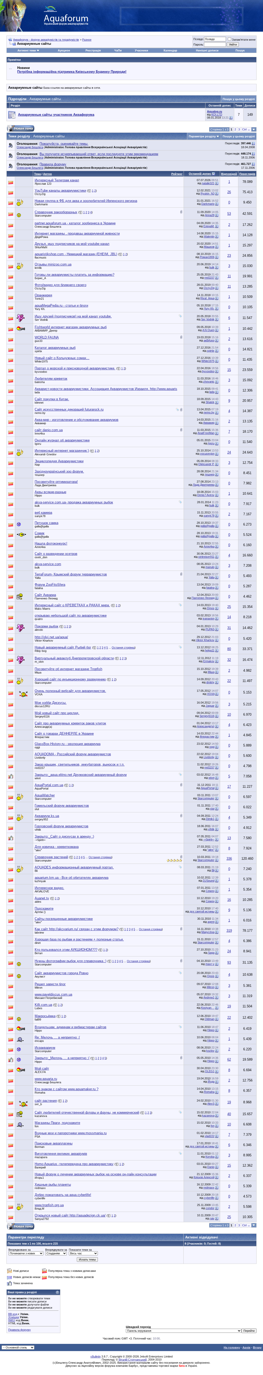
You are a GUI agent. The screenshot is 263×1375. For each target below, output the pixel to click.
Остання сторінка (123, 647)
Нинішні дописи (207, 50)
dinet (38, 942)
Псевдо (198, 39)
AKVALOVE (42, 891)
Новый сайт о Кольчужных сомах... (62, 358)
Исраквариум (45, 1048)
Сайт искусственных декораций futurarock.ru (69, 409)
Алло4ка (40, 546)
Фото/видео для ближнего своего (60, 285)
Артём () (40, 911)
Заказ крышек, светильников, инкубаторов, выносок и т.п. (80, 764)
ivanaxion (208, 618)
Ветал (38, 953)
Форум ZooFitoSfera (50, 585)
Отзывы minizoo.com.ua (53, 264)
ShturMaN (41, 247)
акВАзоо (209, 340)
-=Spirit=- (40, 839)
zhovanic (208, 381)
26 (229, 192)
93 (229, 962)
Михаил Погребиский (48, 997)
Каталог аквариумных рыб (55, 348)
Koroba (209, 1156)
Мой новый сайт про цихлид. (57, 713)
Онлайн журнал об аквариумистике (62, 440)
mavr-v (209, 963)
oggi (37, 747)
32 (229, 660)
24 (229, 452)
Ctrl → (246, 129)
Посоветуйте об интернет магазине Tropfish (68, 669)
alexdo (39, 629)
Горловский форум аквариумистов (61, 826)
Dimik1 (210, 818)
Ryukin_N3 (207, 193)
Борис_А (40, 278)
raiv (212, 1218)
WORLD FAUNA (47, 337)
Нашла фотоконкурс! (51, 543)
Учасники (141, 50)
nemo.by (40, 412)
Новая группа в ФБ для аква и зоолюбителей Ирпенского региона (86, 201)
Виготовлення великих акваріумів (61, 1154)
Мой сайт (42, 1068)
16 (229, 900)
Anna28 (209, 215)
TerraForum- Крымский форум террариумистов (71, 574)
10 (229, 714)
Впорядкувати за (56, 1249)
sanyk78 (40, 516)
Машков (209, 246)
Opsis (210, 976)
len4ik (38, 267)
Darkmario (41, 204)
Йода (211, 1081)
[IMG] (11, 1320)
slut (37, 809)
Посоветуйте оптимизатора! (56, 482)
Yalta (38, 577)
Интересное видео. (49, 888)
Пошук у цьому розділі (239, 99)
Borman (39, 1146)
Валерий (40, 1167)
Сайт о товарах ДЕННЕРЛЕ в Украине (64, 733)
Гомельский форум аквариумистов (62, 806)
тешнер (39, 474)
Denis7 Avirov (205, 494)
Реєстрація (93, 50)
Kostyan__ (207, 1007)
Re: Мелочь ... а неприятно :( (57, 1037)
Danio (210, 1166)
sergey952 (41, 819)
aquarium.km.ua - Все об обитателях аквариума (71, 878)
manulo (209, 567)
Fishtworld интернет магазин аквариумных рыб (71, 327)
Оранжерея (43, 295)
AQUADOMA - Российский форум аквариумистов (73, 754)
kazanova (208, 1115)
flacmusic (40, 257)
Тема (37, 173)
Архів (246, 1347)
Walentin (209, 236)
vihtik (38, 829)
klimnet (39, 402)
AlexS (210, 1103)
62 (229, 1059)
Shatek (210, 402)
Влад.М (39, 1208)
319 (229, 931)
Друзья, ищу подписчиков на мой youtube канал (72, 244)
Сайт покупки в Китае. (52, 399)
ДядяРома (41, 236)
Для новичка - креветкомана (57, 847)
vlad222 (209, 1136)
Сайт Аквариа (45, 595)
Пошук (240, 50)
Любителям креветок (51, 378)
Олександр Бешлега (30, 147)
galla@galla (42, 526)
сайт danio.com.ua (49, 430)
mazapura (41, 1157)
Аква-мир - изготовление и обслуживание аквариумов (76, 420)
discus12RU (42, 706)
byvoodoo (41, 371)
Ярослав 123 (43, 183)
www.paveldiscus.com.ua (53, 994)
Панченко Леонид (46, 598)
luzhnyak (40, 881)
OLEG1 (209, 1071)
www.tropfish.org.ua (49, 1205)
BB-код (12, 1314)
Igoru (38, 443)
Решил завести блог (50, 984)
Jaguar (210, 705)
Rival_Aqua (207, 298)
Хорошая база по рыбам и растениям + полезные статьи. (79, 939)
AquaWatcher (45, 795)
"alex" (38, 850)
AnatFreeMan (206, 432)
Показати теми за (80, 1249)
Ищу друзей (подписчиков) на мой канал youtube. (73, 316)
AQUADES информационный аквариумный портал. (74, 867)
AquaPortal (41, 788)
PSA (37, 1136)
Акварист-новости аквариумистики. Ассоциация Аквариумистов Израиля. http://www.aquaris (106, 389)
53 (229, 214)
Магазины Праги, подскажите (57, 1123)
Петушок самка (46, 523)
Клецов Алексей (204, 1177)
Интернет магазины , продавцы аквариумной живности (77, 233)
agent (211, 921)
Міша (38, 672)
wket (38, 778)
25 (229, 607)
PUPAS (209, 629)
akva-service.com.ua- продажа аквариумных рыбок (74, 502)
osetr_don (41, 557)
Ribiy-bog (40, 650)
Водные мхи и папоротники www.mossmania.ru (71, 1133)
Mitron (38, 987)
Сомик (39, 533)
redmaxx (40, 1188)
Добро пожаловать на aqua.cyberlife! (63, 1195)
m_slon (39, 661)
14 (229, 617)
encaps (39, 1040)
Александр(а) (43, 726)
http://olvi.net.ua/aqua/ (51, 637)
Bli (36, 870)
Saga (211, 952)
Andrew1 (208, 997)
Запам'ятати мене (244, 39)
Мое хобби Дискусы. (51, 703)
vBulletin (95, 1356)
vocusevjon (207, 453)
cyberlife (40, 1198)
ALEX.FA (40, 1072)
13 (229, 838)
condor (210, 1208)
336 (229, 859)
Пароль (198, 44)
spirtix (38, 351)
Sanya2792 (42, 1218)
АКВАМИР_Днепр (46, 330)
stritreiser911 (206, 556)
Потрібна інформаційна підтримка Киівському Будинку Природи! (71, 72)
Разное (86, 39)
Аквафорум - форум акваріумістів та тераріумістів (46, 39)
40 (229, 1114)
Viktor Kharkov (44, 640)
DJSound (208, 880)
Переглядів (247, 173)
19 (229, 1006)
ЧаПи (118, 50)
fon (37, 1126)
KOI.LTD (216, 114)
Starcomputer (43, 215)
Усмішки (13, 1317)
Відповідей (229, 173)
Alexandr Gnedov (46, 454)
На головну (232, 1347)
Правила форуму (19, 1329)
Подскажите (44, 908)
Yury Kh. (40, 309)
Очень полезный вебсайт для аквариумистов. (70, 691)
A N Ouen (208, 330)
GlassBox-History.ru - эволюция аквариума (67, 744)
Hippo (38, 495)
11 (229, 276)
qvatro (39, 618)
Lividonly (40, 757)
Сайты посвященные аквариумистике (64, 919)
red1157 (209, 277)
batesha (40, 382)
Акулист (40, 976)
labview (39, 932)
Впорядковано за (19, 1249)
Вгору (257, 1347)
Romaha (40, 1092)
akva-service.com (48, 564)
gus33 (38, 340)
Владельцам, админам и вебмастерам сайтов (70, 1027)
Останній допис (200, 173)
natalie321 (208, 183)
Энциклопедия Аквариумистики (59, 461)
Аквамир (40, 423)
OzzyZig (40, 194)
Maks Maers (42, 608)
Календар (170, 50)
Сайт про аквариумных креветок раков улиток (70, 723)
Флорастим (42, 737)
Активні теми (26, 50)
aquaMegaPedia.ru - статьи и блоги (61, 305)
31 (229, 628)
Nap (37, 464)
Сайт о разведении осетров (56, 554)
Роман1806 (207, 257)
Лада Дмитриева (45, 485)
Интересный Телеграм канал (57, 180)
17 (229, 786)
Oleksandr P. (206, 464)
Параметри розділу (202, 136)
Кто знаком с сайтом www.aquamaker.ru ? (66, 1089)
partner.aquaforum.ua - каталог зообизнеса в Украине (75, 223)
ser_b (38, 1104)
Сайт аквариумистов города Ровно (61, 973)
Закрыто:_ (81, 775)
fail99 (38, 1019)
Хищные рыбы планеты (53, 1184)
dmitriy (210, 682)
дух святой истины (202, 911)
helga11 (209, 650)
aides (38, 901)
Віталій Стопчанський (133, 1359)
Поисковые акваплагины (53, 1143)
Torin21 (39, 298)
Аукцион (64, 50)
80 (229, 649)
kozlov (210, 1050)
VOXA (38, 694)
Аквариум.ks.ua (47, 816)
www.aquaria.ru (46, 1079)
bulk (211, 267)
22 (229, 681)
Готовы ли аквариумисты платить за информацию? (74, 275)
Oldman (209, 1019)
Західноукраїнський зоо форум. (59, 471)
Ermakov (208, 661)
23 (229, 256)
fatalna (39, 588)
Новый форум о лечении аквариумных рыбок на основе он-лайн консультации (95, 1174)
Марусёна (207, 932)
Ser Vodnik (41, 319)
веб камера (43, 512)
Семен (210, 890)
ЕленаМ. (208, 226)
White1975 (41, 361)
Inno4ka (40, 433)
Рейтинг (177, 173)
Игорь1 (39, 1177)
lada (37, 392)
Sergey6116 (42, 716)
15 (229, 370)
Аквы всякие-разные (50, 492)
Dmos (210, 608)
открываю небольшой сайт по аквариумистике (71, 615)
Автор (47, 173)
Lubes (38, 1008)
